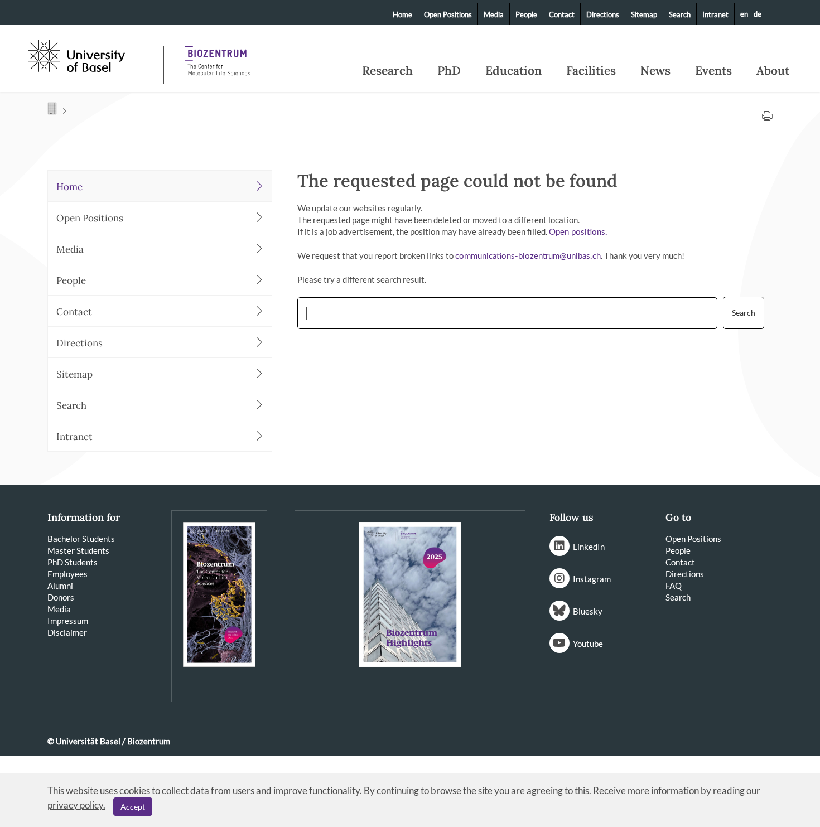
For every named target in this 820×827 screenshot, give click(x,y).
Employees (67, 574)
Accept (132, 806)
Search (680, 14)
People (526, 14)
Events (713, 71)
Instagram (592, 579)
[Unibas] (94, 54)
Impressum (67, 621)
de (757, 13)
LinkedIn (589, 546)
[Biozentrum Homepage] (217, 56)
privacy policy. (76, 805)
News (655, 71)
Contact (562, 14)
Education (513, 71)
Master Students (78, 550)
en (744, 14)
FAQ (673, 586)
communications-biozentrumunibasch (528, 256)
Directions (602, 14)
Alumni (60, 586)
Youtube (588, 644)
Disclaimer (67, 632)
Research (387, 71)
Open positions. (578, 232)
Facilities (591, 71)
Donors (60, 597)
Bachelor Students (81, 539)
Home (402, 14)
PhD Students (72, 562)
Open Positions (448, 14)
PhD (449, 71)
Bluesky (587, 611)
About (772, 71)
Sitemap (644, 14)
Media (494, 14)
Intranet (715, 14)
